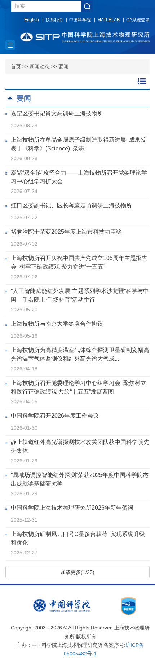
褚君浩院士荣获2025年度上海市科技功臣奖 (66, 232)
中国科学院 (80, 19)
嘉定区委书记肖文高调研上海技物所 (57, 113)
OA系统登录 (138, 19)
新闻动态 (40, 66)
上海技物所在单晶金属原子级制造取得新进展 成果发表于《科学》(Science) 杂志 (78, 144)
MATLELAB (108, 19)
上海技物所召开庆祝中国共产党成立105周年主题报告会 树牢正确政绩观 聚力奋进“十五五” (79, 262)
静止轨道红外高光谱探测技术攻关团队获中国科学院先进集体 (80, 446)
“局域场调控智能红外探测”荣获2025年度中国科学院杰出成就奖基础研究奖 (80, 479)
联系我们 (54, 19)
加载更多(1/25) (77, 572)
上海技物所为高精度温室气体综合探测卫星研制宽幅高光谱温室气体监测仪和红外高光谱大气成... (80, 354)
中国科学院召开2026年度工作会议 (55, 416)
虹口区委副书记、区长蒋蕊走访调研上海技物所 (71, 205)
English (31, 19)
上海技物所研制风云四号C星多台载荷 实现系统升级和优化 (78, 538)
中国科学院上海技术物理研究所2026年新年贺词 (72, 508)
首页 (16, 66)
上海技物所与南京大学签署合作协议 (57, 324)
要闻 (63, 66)
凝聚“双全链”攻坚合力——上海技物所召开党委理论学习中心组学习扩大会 (79, 177)
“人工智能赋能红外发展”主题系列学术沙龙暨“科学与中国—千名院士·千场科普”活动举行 (80, 295)
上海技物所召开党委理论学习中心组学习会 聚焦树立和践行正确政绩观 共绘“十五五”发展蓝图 (78, 387)
